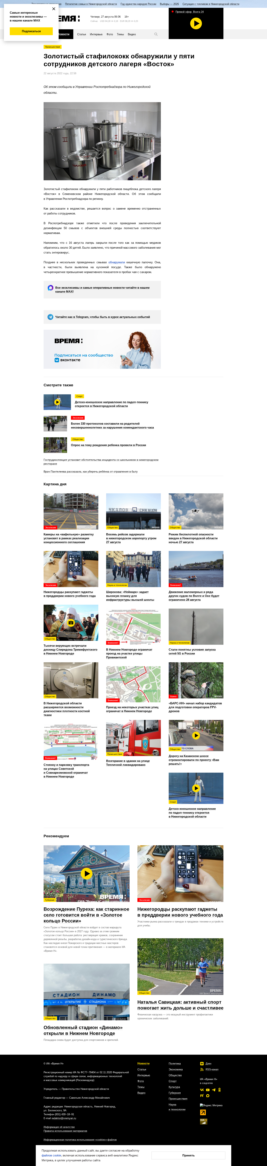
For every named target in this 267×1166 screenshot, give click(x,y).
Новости (143, 1063)
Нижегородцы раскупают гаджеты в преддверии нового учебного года (180, 908)
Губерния (175, 1092)
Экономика (176, 1069)
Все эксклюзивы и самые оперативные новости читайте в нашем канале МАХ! (102, 289)
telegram (214, 1090)
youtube (208, 1090)
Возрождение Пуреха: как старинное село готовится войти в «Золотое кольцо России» (86, 911)
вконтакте (202, 1090)
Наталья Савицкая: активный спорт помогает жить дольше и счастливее (180, 1001)
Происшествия (52, 47)
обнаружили (116, 262)
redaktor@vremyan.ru (64, 1118)
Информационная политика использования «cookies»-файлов (80, 1139)
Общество (175, 1075)
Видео (141, 1092)
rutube (202, 1096)
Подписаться (31, 31)
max (208, 1096)
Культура (174, 1086)
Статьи (141, 1069)
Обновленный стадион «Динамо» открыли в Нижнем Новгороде (83, 1026)
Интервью (143, 1075)
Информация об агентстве (59, 1127)
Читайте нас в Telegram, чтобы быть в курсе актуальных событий (102, 317)
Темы (140, 1086)
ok (219, 1090)
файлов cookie (51, 1155)
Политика (175, 1063)
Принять (188, 1155)
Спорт (173, 1081)
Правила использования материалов (65, 1130)
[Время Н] (62, 18)
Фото (140, 1081)
